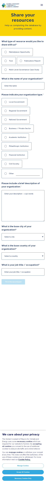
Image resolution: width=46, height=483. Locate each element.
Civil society (14, 164)
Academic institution (17, 137)
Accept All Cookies (23, 472)
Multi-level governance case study (24, 70)
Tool (11, 61)
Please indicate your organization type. (23, 94)
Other (11, 174)
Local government (16, 102)
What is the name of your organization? (22, 79)
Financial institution (17, 155)
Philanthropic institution (19, 146)
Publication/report (32, 61)
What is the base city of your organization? (16, 228)
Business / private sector (20, 128)
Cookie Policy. (24, 459)
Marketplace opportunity (19, 52)
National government (18, 120)
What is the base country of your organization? (19, 247)
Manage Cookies (23, 466)
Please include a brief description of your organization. (21, 185)
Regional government (18, 111)
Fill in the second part (13, 282)
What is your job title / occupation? (21, 265)
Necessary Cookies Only (23, 478)
